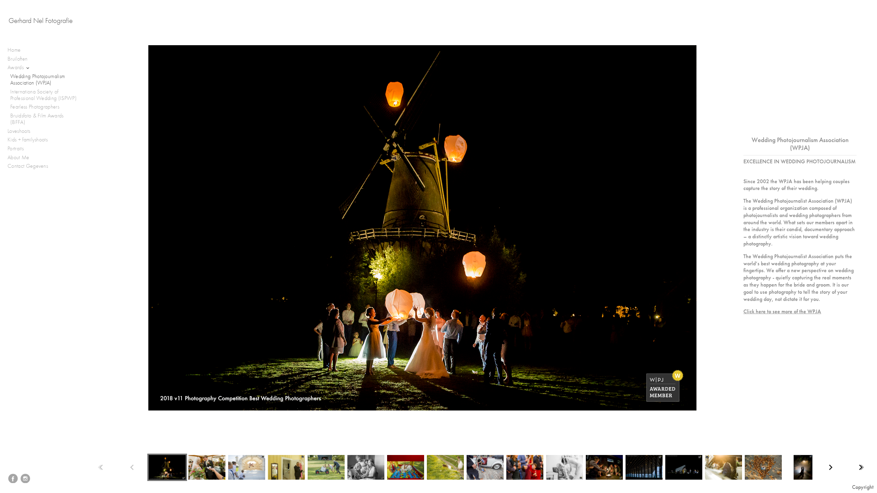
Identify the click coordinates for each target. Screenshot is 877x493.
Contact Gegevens (28, 166)
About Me (18, 157)
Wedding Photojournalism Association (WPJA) (37, 79)
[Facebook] (13, 478)
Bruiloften (18, 59)
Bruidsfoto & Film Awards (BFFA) (37, 119)
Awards (16, 67)
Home (14, 50)
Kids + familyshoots (28, 140)
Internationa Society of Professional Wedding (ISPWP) (43, 95)
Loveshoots (20, 131)
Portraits (16, 149)
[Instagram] (25, 478)
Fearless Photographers (34, 107)
